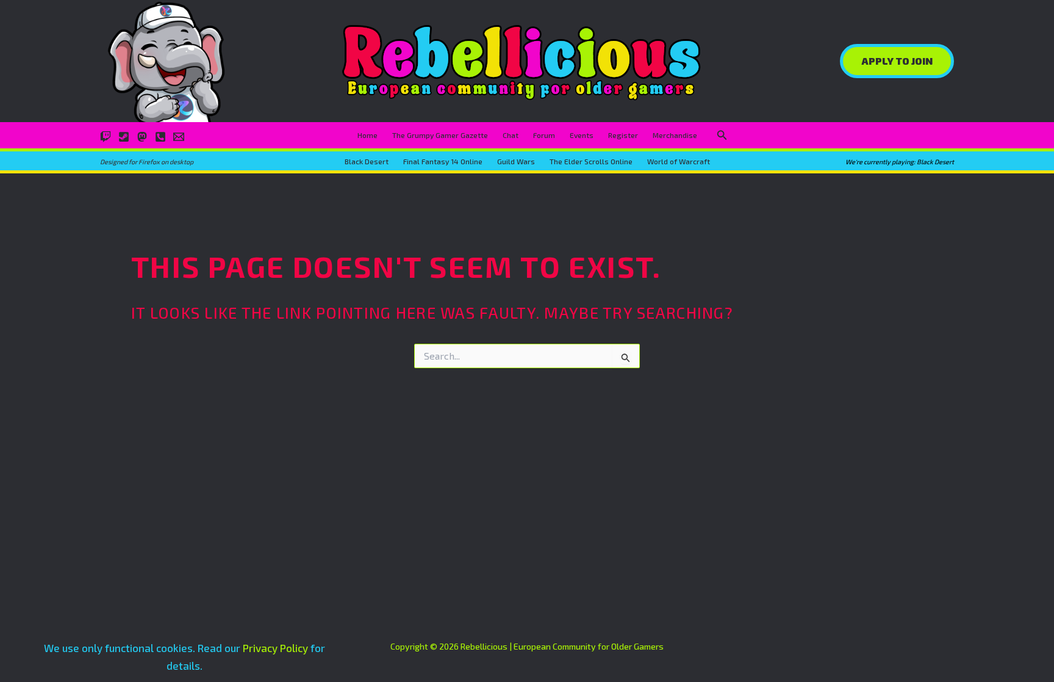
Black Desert (367, 161)
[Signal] (160, 136)
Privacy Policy (275, 648)
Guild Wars (516, 161)
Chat (510, 135)
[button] (897, 61)
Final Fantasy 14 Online (442, 161)
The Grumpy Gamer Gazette (440, 135)
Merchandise (675, 135)
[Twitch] (105, 136)
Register (623, 135)
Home (367, 135)
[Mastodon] (142, 136)
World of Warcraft (678, 161)
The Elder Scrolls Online (591, 161)
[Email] (178, 136)
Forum (544, 135)
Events (581, 135)
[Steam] (123, 136)
